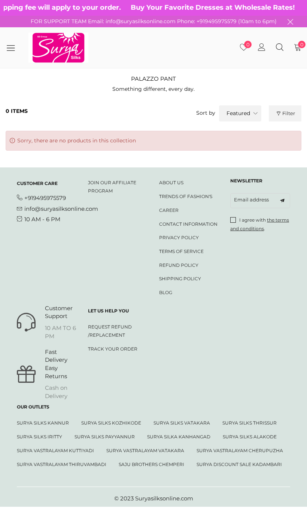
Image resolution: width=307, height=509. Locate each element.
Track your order (112, 349)
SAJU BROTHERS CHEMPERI (151, 464)
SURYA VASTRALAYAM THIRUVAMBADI (61, 464)
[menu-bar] (13, 48)
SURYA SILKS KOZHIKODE (111, 423)
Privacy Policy (179, 237)
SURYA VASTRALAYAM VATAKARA (145, 450)
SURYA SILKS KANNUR (43, 423)
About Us (171, 182)
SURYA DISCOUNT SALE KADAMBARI (239, 464)
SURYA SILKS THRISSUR (249, 423)
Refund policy (178, 265)
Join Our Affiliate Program (112, 187)
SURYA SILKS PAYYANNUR (105, 436)
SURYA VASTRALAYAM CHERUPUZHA (240, 450)
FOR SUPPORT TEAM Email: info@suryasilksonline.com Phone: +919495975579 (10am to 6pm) (154, 21)
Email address (251, 200)
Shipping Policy (180, 278)
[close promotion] (290, 22)
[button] (282, 200)
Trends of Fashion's (185, 196)
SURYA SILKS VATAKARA (182, 423)
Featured (238, 113)
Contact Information (188, 224)
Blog (165, 292)
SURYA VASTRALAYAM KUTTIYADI (55, 450)
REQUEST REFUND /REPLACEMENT (110, 331)
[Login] (262, 47)
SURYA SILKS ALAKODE (250, 436)
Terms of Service (181, 251)
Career (169, 210)
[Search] (280, 47)
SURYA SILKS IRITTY (39, 436)
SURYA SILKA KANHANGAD (178, 436)
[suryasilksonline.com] (58, 48)
